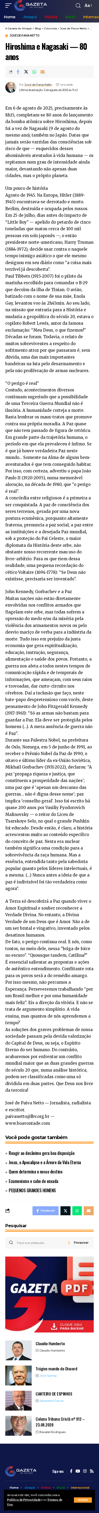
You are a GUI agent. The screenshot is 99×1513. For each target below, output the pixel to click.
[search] (78, 6)
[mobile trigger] (9, 5)
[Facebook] (71, 1471)
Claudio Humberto (50, 1343)
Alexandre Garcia (51, 1401)
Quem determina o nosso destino (35, 1171)
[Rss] (92, 1471)
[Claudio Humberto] (18, 1350)
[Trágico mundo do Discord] (18, 1375)
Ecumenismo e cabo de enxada (33, 1181)
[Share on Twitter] (26, 71)
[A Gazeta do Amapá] (30, 5)
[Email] (42, 71)
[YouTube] (78, 1471)
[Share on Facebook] (18, 71)
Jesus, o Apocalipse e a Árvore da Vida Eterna (45, 1162)
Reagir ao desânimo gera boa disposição (41, 1153)
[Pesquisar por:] (41, 1243)
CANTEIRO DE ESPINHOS (54, 1394)
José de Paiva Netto (25, 35)
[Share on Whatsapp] (34, 71)
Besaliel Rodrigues (52, 1432)
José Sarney (48, 1375)
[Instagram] (85, 1471)
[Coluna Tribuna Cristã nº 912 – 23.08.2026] (18, 1426)
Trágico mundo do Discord (56, 1368)
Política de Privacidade (24, 1500)
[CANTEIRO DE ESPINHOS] (18, 1401)
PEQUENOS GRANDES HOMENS (32, 1190)
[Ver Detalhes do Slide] (49, 1295)
